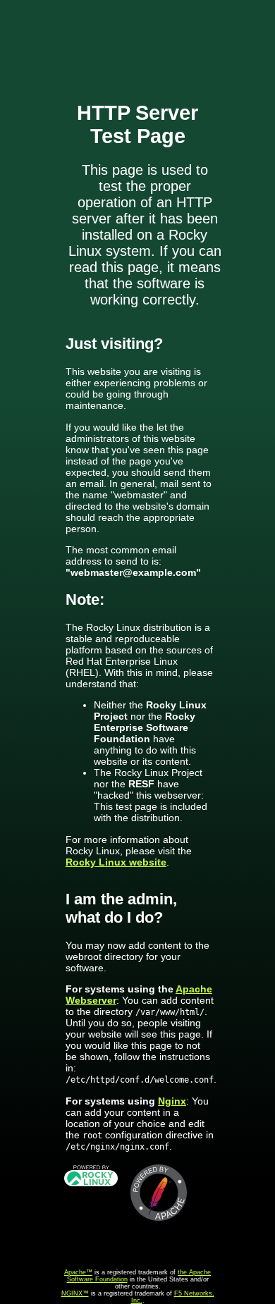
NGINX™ (75, 1293)
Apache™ (78, 1272)
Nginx (172, 1101)
